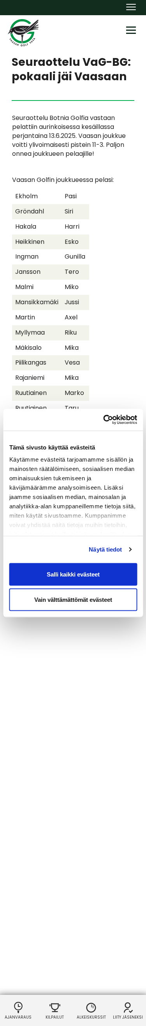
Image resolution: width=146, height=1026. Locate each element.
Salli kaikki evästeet (73, 574)
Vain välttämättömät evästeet (73, 599)
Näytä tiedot (105, 549)
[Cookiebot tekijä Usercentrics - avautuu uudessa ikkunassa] (104, 420)
